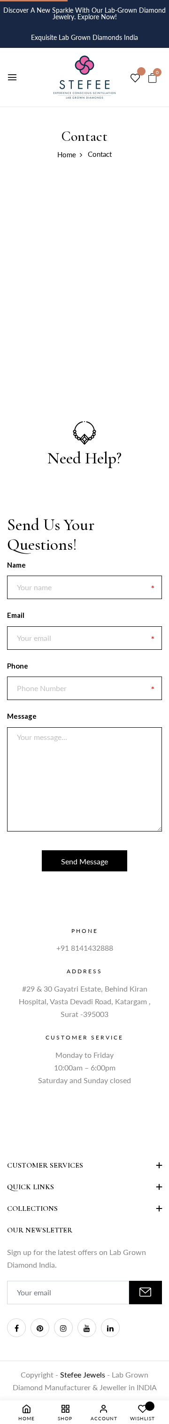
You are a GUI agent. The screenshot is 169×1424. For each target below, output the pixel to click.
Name (16, 565)
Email (15, 615)
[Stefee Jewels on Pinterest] (40, 1327)
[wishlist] (135, 78)
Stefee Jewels (83, 1374)
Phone (17, 666)
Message (22, 716)
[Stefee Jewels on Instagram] (63, 1327)
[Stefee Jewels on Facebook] (16, 1327)
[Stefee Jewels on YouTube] (86, 1327)
